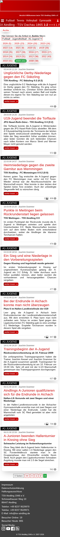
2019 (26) (44, 48)
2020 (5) (31, 48)
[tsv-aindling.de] (1, 1)
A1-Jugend (9, 65)
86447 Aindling (9, 502)
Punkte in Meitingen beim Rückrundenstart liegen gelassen (29, 212)
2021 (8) (20, 48)
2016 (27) (34, 52)
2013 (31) (21, 56)
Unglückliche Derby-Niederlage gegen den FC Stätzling (27, 75)
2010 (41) (8, 61)
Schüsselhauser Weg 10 (14, 499)
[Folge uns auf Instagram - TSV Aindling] (3, 529)
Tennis (20, 20)
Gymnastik (45, 20)
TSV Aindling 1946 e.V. (13, 495)
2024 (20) (32, 43)
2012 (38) (34, 56)
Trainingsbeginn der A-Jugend (27, 349)
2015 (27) (47, 52)
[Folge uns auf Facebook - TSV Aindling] (13, 529)
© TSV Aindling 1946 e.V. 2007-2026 (30, 534)
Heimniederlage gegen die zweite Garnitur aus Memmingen (29, 167)
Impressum (7, 484)
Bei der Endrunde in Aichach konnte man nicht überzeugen (26, 303)
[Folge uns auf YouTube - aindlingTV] (8, 529)
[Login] (58, 21)
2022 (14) (8, 48)
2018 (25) (8, 52)
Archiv (6, 30)
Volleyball (31, 20)
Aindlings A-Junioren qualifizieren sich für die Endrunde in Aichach (29, 392)
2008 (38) (34, 61)
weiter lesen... (11, 101)
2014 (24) (8, 56)
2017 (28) (21, 52)
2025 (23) (19, 43)
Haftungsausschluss (12, 491)
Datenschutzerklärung (13, 488)
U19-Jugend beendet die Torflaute (30, 118)
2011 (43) (46, 56)
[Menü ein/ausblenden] (2, 21)
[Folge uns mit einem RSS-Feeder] (17, 529)
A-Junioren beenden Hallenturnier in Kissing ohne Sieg (29, 438)
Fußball (10, 20)
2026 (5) (7, 43)
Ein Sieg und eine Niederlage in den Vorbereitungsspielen (28, 257)
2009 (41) (21, 61)
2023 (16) (45, 43)
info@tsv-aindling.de (19, 513)
